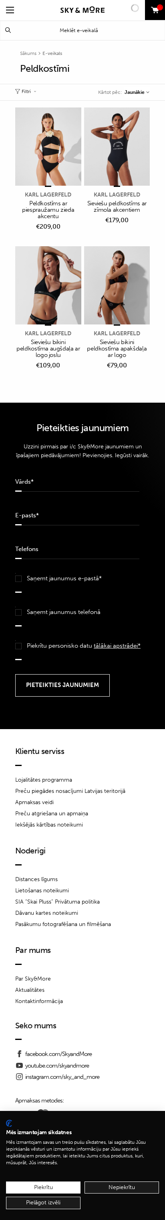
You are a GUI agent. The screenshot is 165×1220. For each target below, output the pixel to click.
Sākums (28, 53)
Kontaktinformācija (39, 1001)
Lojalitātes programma (43, 779)
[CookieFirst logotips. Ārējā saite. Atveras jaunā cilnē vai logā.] (9, 1123)
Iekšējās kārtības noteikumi (49, 824)
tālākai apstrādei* (117, 645)
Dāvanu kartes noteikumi (46, 913)
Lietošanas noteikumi (42, 890)
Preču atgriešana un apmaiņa (51, 813)
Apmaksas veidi (34, 802)
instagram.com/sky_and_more (62, 1076)
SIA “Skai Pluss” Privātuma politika (57, 901)
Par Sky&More (33, 978)
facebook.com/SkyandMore (58, 1054)
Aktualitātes (29, 990)
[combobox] (137, 92)
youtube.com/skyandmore (57, 1065)
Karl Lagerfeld (48, 194)
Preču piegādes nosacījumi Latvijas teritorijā (70, 791)
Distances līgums (36, 879)
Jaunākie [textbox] (135, 92)
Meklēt (8, 30)
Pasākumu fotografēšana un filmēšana (63, 924)
